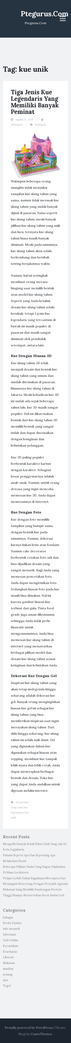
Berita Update (12, 923)
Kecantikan (10, 946)
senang (8, 974)
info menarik (11, 929)
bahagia (8, 917)
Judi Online (11, 940)
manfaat (8, 969)
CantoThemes (41, 1034)
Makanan (40, 124)
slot (5, 980)
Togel (7, 986)
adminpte (16, 124)
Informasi (9, 934)
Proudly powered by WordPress (29, 1028)
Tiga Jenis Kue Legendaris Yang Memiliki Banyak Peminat (35, 101)
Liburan (8, 957)
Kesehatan (10, 951)
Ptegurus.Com (44, 13)
